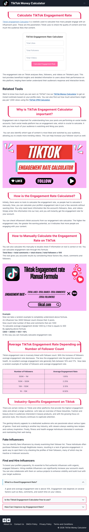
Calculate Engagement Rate (44, 64)
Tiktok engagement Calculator (16, 22)
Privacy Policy (45, 524)
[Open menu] (84, 3)
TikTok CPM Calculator (39, 100)
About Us (8, 524)
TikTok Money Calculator (65, 94)
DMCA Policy (31, 524)
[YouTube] (8, 520)
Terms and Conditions (63, 524)
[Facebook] (4, 520)
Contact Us (19, 524)
